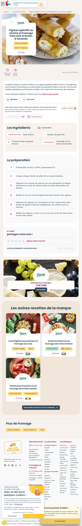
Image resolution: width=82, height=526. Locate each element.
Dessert (47, 484)
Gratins (47, 455)
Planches (47, 496)
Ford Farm (63, 488)
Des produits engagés (33, 450)
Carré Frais (63, 465)
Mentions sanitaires (25, 523)
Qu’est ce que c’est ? (35, 446)
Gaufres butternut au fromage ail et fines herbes (59, 342)
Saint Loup (74, 487)
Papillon (73, 465)
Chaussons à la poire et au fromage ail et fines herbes (23, 387)
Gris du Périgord (73, 446)
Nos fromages (35, 485)
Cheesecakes (48, 452)
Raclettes (47, 462)
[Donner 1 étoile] (8, 241)
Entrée (46, 489)
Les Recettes (50, 441)
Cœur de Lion (63, 473)
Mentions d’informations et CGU (31, 521)
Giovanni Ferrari (63, 491)
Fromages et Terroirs (35, 466)
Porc (42, 430)
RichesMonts (74, 478)
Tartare (72, 492)
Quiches (47, 459)
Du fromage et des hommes (35, 472)
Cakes (46, 450)
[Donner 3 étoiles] (15, 241)
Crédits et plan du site (40, 523)
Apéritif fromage (21, 43)
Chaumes (63, 468)
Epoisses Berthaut (63, 478)
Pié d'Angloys (73, 470)
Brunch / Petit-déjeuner (49, 481)
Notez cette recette (36, 241)
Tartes (46, 469)
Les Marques (66, 441)
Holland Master (73, 450)
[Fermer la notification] (77, 508)
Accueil (6, 11)
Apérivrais (63, 445)
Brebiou (62, 452)
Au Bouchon (64, 447)
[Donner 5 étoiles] (23, 241)
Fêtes (46, 492)
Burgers (47, 447)
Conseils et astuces (35, 460)
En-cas (46, 487)
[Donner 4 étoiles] (19, 241)
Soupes (47, 467)
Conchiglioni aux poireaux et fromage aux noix (23, 342)
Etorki (62, 481)
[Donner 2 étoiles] (12, 241)
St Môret (73, 489)
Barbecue (47, 478)
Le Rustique (74, 462)
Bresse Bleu (64, 455)
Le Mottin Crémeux (73, 459)
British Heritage (63, 458)
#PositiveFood (36, 441)
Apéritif (47, 475)
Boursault (63, 450)
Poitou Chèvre (72, 475)
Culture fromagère (35, 475)
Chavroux (63, 470)
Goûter (46, 494)
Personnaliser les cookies (11, 521)
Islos (71, 453)
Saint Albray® (73, 484)
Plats (46, 499)
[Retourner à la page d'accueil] (41, 5)
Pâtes (46, 457)
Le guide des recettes (19, 11)
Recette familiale (21, 48)
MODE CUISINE (67, 108)
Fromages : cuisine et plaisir (35, 479)
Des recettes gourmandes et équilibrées (34, 455)
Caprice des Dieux (64, 462)
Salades (47, 464)
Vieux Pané (74, 494)
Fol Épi (62, 486)
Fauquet (62, 483)
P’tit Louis (73, 467)
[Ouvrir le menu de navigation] (3, 4)
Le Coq (72, 456)
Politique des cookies (9, 523)
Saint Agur (74, 480)
